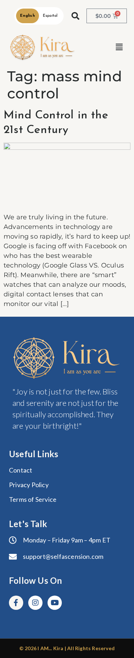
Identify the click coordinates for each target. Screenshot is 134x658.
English (27, 16)
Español (50, 16)
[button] (119, 47)
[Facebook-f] (16, 603)
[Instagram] (35, 603)
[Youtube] (55, 603)
